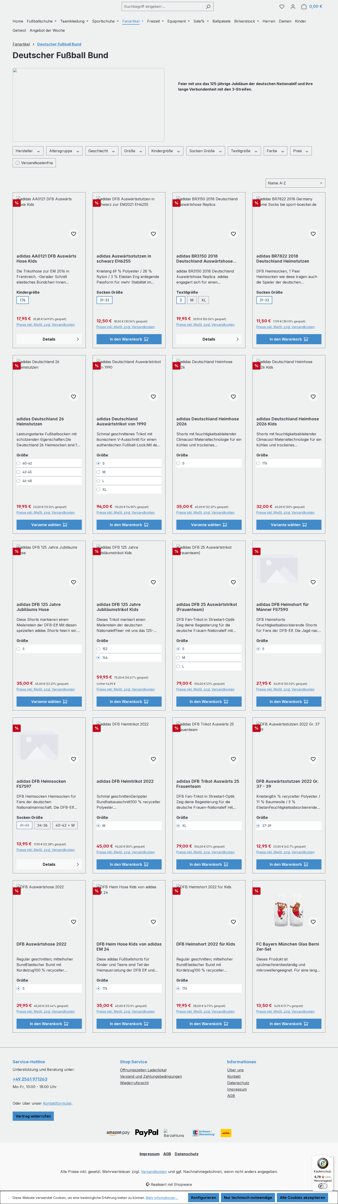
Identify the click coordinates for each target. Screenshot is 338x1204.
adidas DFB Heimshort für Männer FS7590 (282, 607)
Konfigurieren (203, 1197)
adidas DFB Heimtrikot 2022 (125, 781)
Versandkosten (154, 1171)
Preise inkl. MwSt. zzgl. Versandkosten (46, 325)
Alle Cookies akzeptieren (302, 1197)
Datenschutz (238, 1083)
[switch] (322, 1186)
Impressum (237, 1089)
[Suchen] (208, 6)
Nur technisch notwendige (248, 1197)
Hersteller (25, 151)
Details (49, 339)
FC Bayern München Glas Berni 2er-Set (287, 947)
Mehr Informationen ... (162, 1198)
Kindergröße (162, 151)
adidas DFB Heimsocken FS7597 (41, 784)
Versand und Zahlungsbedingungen (151, 1076)
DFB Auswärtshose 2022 (41, 944)
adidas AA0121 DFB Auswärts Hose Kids (46, 259)
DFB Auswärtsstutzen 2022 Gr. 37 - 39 (287, 784)
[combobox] (162, 6)
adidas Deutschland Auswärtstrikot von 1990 (121, 421)
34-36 (42, 825)
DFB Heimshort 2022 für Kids (205, 944)
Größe (130, 151)
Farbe (272, 151)
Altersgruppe (61, 151)
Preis (298, 151)
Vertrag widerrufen (33, 1116)
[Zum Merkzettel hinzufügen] (73, 233)
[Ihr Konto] (292, 6)
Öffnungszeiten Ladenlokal (143, 1070)
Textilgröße (241, 151)
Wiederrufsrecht (134, 1083)
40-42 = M (65, 825)
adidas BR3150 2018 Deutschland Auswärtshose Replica (204, 259)
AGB (231, 1095)
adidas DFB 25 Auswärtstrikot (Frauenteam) (206, 607)
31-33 (104, 300)
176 (23, 300)
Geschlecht (98, 151)
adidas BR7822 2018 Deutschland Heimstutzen (282, 259)
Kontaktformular (57, 1103)
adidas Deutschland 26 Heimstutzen (40, 421)
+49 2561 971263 (30, 1079)
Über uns (235, 1070)
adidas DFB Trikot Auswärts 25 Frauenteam (207, 784)
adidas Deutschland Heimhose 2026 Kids (287, 421)
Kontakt (234, 1076)
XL (203, 300)
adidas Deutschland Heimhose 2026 (207, 421)
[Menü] (330, 1158)
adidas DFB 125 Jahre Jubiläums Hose (39, 607)
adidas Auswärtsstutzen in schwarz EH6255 (124, 259)
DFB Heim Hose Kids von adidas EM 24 (129, 947)
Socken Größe (202, 151)
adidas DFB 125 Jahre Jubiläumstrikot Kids (119, 607)
